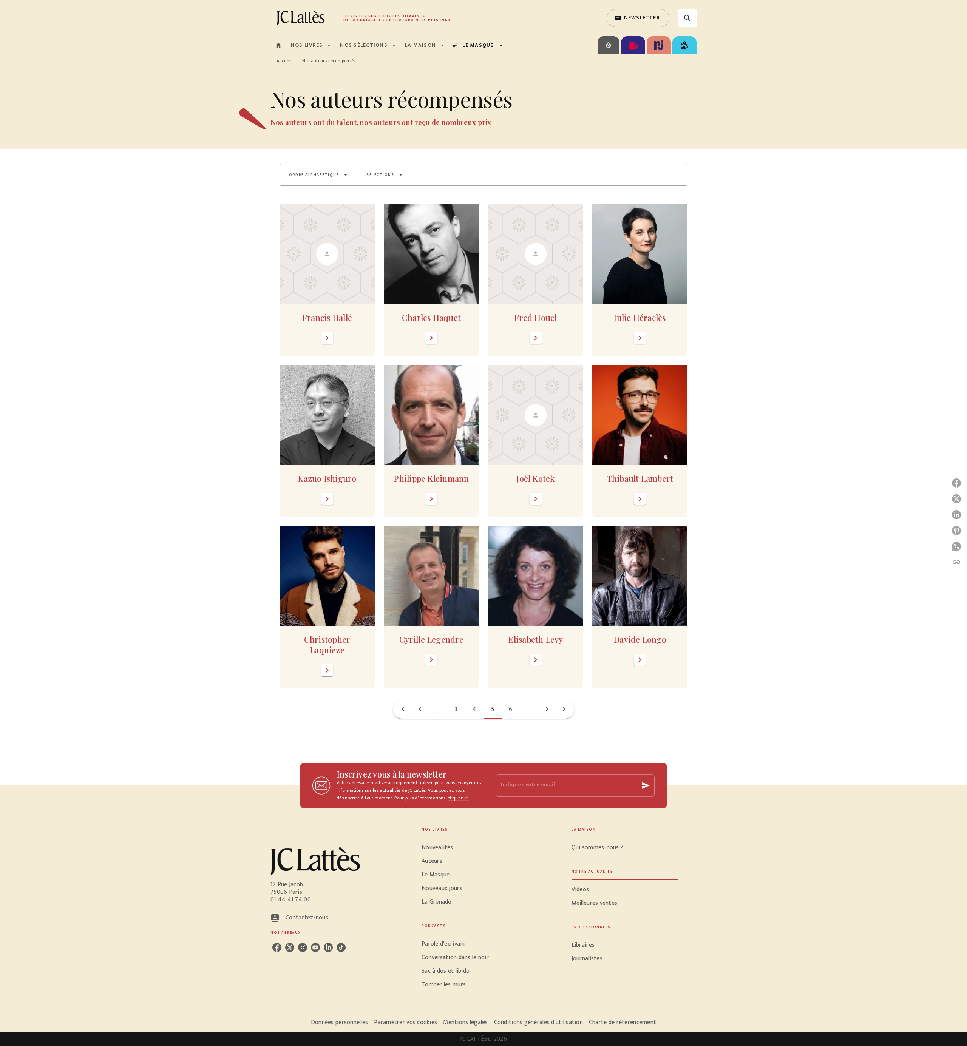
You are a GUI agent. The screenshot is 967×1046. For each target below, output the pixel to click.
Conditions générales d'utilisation (538, 1022)
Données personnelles (339, 1022)
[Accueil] (302, 18)
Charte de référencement (622, 1022)
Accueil (284, 61)
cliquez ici (458, 798)
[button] (638, 18)
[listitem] (276, 947)
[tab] (278, 45)
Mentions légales (465, 1022)
